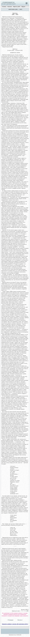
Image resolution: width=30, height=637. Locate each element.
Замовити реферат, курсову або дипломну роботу (15, 624)
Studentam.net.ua (8, 2)
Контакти (10, 6)
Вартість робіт (16, 6)
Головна (4, 6)
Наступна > (20, 620)
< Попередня (10, 620)
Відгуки (23, 6)
